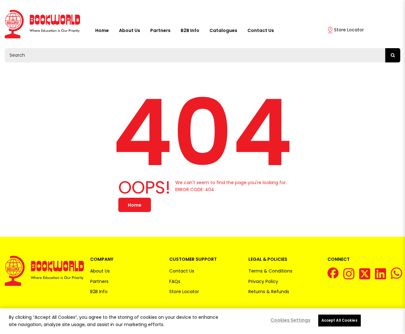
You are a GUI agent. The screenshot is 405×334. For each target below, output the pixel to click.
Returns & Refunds (268, 291)
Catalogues (223, 30)
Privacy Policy (263, 281)
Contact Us (260, 30)
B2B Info (190, 30)
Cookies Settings (290, 320)
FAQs (174, 281)
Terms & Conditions (270, 271)
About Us (129, 30)
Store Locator (349, 30)
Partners (160, 30)
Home (102, 30)
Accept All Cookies (339, 320)
